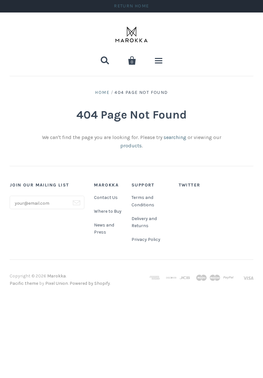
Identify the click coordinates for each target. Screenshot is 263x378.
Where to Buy (108, 211)
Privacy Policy (146, 239)
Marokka (56, 276)
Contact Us (106, 197)
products (131, 146)
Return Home (131, 6)
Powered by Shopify (90, 283)
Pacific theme (24, 283)
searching (175, 137)
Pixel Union (56, 283)
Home (102, 92)
